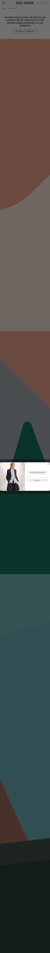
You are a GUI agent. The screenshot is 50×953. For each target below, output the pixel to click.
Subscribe (37, 480)
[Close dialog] (48, 464)
